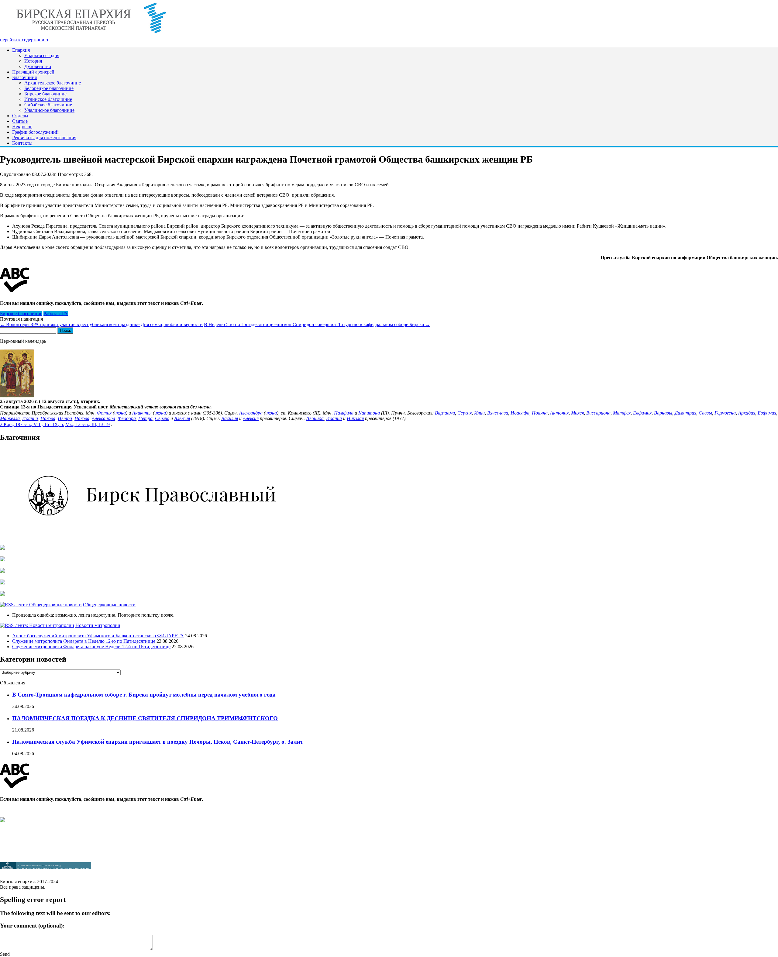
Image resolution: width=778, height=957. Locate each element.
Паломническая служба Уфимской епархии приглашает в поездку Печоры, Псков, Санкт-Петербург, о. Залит (157, 741)
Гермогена (725, 412)
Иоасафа (520, 412)
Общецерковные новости (109, 604)
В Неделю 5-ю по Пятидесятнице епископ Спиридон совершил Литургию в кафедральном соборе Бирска (317, 324)
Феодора (127, 418)
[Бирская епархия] (91, 34)
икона (120, 412)
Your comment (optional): (32, 925)
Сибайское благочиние (48, 104)
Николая (355, 418)
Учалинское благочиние (49, 110)
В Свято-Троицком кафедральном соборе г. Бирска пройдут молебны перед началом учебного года (144, 694)
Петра (65, 418)
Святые (20, 121)
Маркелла (10, 418)
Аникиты (142, 412)
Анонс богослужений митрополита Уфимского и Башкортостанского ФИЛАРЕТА (98, 635)
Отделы (20, 115)
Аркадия (746, 412)
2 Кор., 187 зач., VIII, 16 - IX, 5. (32, 424)
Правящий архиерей (33, 71)
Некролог (22, 126)
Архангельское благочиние (52, 82)
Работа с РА (55, 313)
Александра (251, 412)
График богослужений (35, 132)
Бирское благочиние (45, 93)
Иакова (47, 418)
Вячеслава (497, 412)
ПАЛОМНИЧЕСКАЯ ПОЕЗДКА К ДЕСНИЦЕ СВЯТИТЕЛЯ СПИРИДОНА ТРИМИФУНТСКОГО (145, 718)
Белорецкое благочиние (49, 88)
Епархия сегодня (41, 55)
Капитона (369, 412)
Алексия (182, 418)
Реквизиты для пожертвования (44, 137)
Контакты (22, 143)
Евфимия (642, 412)
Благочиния (24, 77)
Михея (577, 412)
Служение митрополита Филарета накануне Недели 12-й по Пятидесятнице (91, 646)
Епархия (21, 50)
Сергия (464, 412)
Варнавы (663, 412)
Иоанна (540, 412)
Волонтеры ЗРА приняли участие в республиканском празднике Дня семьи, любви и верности (101, 324)
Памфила (343, 412)
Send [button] (5, 954)
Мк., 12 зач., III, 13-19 (87, 424)
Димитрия (685, 412)
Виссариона (598, 412)
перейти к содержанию (24, 39)
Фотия (104, 412)
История (33, 61)
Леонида (315, 418)
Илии (479, 412)
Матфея (622, 412)
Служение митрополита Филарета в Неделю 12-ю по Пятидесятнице (83, 641)
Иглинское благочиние (48, 99)
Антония (559, 412)
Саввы (705, 412)
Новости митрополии (97, 625)
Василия (229, 418)
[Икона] (17, 395)
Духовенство (37, 66)
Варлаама (445, 412)
